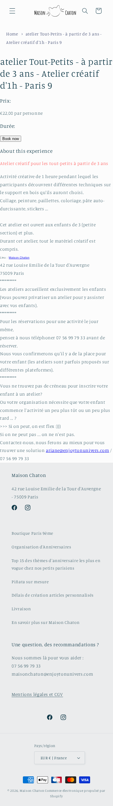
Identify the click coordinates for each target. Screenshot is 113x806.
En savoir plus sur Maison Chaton (45, 622)
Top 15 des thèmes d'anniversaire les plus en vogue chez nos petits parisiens (56, 564)
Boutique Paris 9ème (32, 533)
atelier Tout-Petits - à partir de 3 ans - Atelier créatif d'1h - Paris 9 (56, 73)
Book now (10, 139)
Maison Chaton (19, 257)
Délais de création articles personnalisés (53, 595)
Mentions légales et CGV (37, 694)
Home (12, 34)
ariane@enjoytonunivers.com (77, 450)
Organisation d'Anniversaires (41, 546)
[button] (12, 10)
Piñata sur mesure (30, 581)
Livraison (21, 608)
